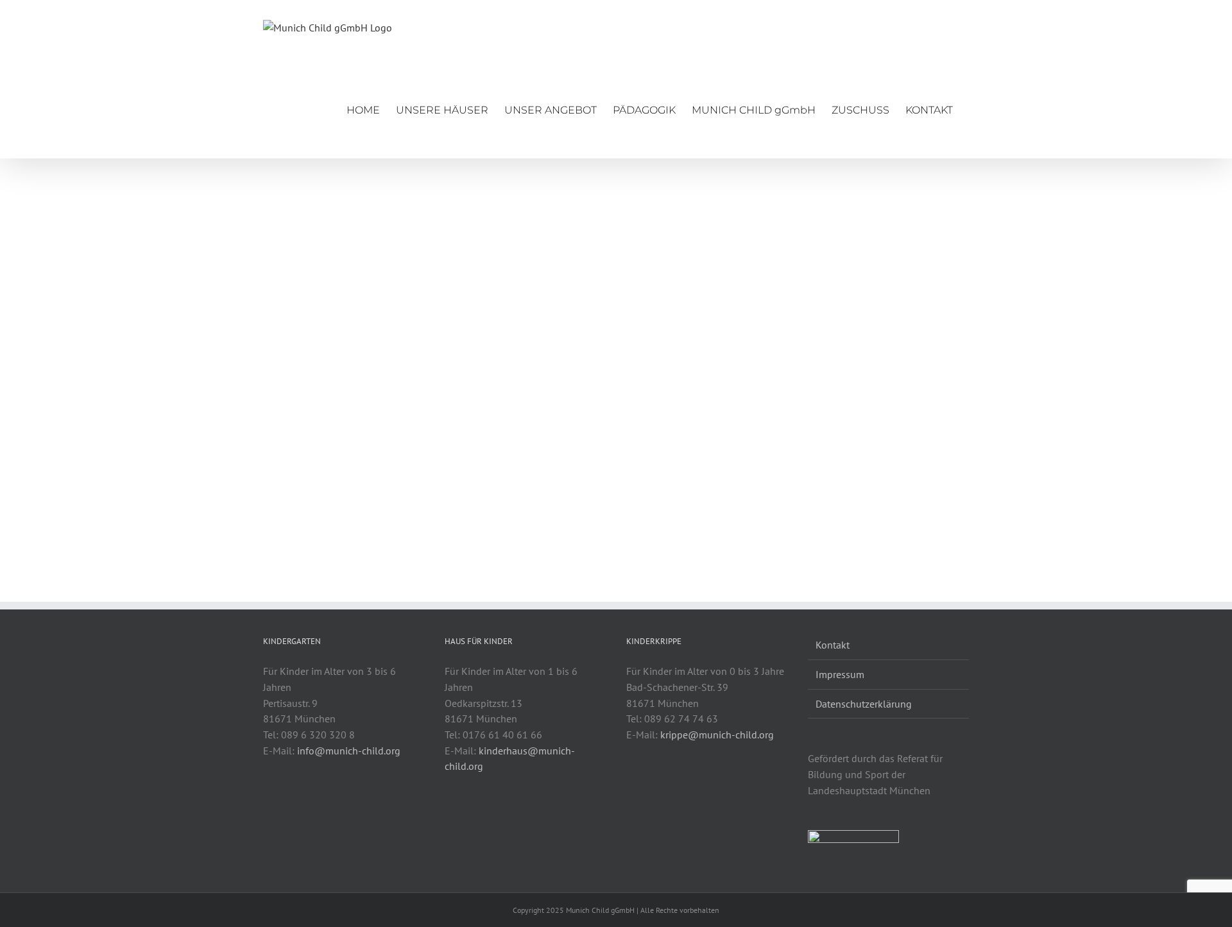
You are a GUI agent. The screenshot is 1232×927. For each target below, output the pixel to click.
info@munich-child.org (348, 750)
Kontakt (833, 644)
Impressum (840, 674)
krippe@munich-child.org (717, 734)
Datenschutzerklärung (864, 703)
